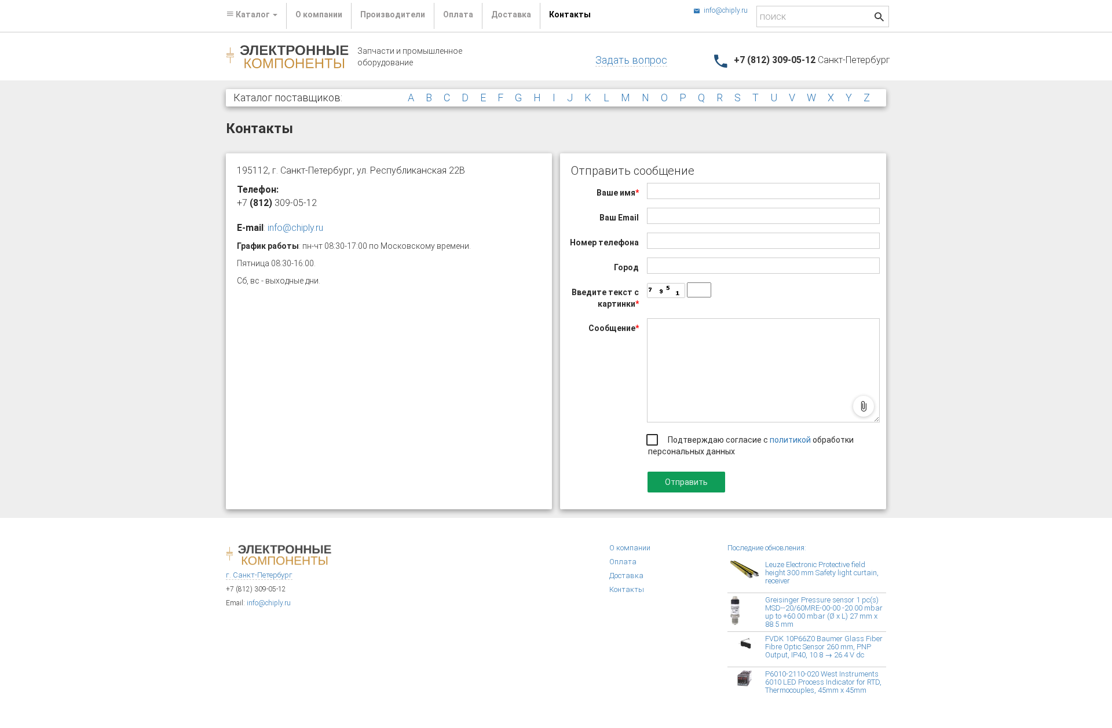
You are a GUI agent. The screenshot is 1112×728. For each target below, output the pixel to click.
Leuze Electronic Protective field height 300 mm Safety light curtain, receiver (822, 572)
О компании (318, 14)
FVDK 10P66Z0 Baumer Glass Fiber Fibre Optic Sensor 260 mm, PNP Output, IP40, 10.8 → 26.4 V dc (824, 646)
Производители (392, 14)
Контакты (570, 14)
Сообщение (613, 328)
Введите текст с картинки (605, 298)
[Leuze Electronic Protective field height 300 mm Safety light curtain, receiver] (747, 575)
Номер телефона (604, 242)
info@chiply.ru (725, 10)
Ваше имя (618, 192)
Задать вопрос (631, 60)
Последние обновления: (766, 547)
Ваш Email (619, 217)
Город (626, 267)
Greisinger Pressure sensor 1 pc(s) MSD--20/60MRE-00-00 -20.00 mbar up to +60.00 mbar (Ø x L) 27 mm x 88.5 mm (824, 611)
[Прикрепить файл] (863, 406)
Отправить (686, 482)
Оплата (458, 14)
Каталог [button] (253, 14)
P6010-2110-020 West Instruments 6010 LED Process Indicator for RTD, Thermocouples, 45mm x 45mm (823, 682)
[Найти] (879, 18)
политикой (791, 439)
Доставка (511, 14)
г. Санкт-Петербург (259, 575)
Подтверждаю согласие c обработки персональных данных (751, 445)
